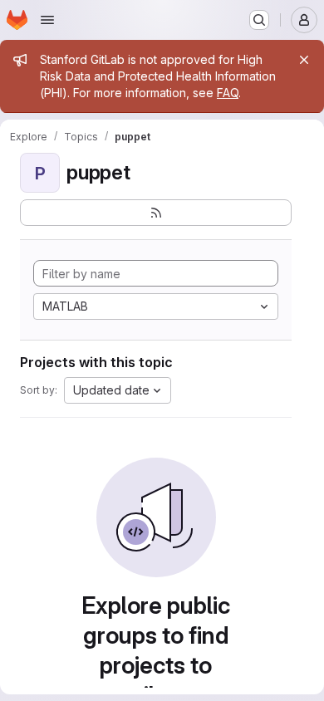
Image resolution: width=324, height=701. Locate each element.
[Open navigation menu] (47, 20)
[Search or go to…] (259, 20)
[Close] (304, 60)
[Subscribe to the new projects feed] (156, 212)
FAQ (227, 93)
